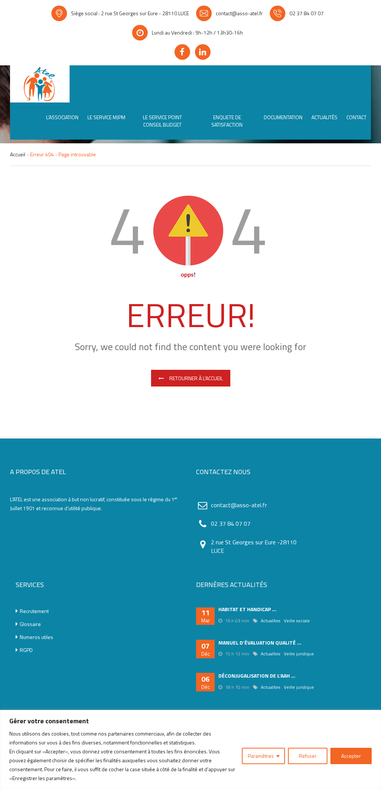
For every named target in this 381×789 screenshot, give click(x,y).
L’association (62, 117)
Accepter (351, 756)
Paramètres (261, 756)
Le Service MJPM (106, 117)
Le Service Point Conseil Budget (162, 120)
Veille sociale (297, 620)
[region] (190, 749)
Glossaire (30, 624)
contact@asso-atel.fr (239, 13)
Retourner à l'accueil (196, 378)
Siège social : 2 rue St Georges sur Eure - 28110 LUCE (130, 13)
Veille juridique (299, 654)
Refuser (308, 756)
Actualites (270, 620)
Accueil (17, 154)
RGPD (26, 650)
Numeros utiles (36, 637)
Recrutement (34, 611)
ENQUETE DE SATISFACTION (227, 120)
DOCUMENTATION (283, 117)
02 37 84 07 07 (306, 13)
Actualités (324, 117)
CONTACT (356, 117)
